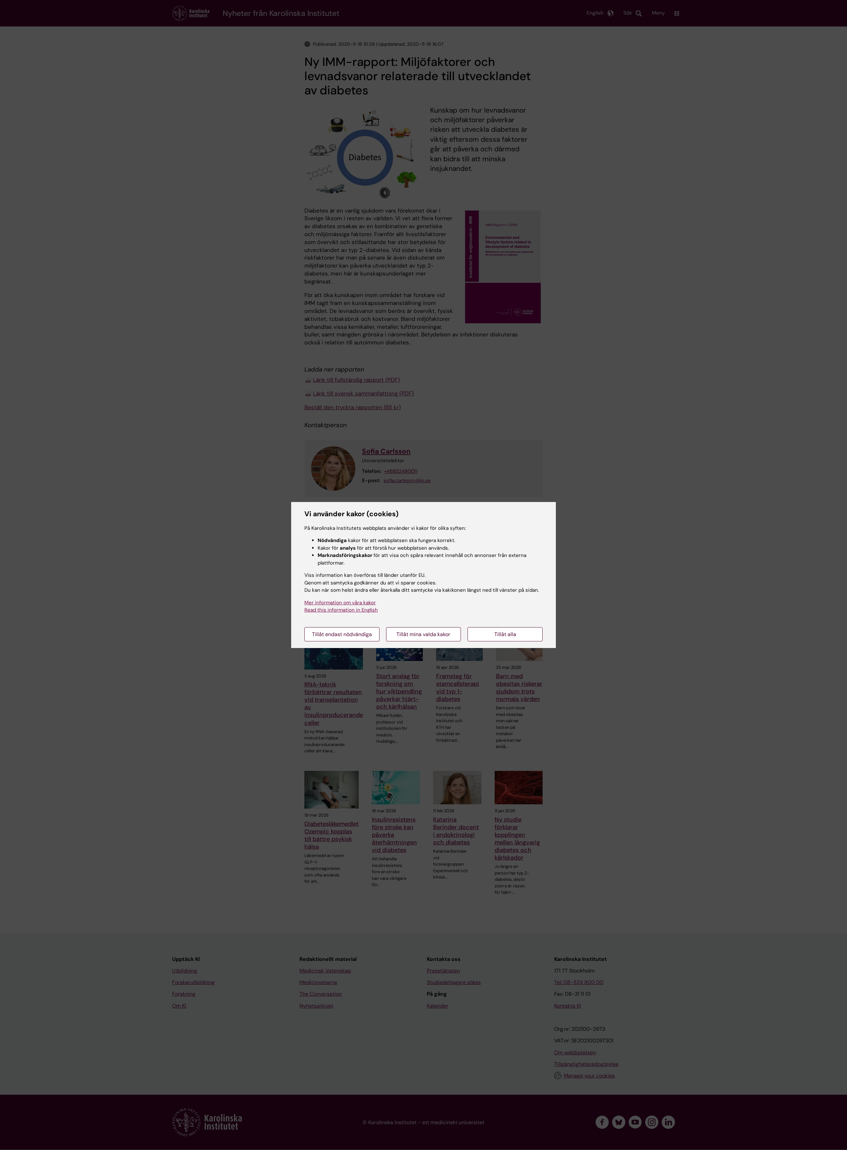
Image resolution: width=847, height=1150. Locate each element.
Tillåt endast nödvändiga (342, 634)
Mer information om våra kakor (340, 602)
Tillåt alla (505, 634)
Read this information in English (341, 610)
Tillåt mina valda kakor (423, 634)
